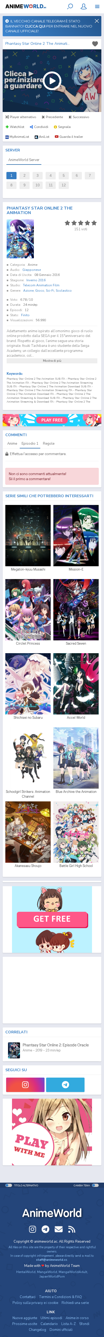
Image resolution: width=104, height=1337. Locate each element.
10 (37, 185)
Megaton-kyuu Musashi (28, 569)
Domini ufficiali (61, 1329)
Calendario (49, 1324)
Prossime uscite (24, 1324)
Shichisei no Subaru (28, 718)
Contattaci (27, 1297)
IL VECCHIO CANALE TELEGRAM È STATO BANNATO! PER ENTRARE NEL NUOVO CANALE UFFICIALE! (48, 26)
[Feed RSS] (71, 1229)
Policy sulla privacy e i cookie (35, 1302)
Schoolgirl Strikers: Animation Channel (28, 794)
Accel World (76, 718)
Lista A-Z (68, 1324)
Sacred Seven (76, 643)
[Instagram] (25, 1085)
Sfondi (84, 1324)
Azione (28, 290)
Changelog (37, 1329)
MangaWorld (47, 1272)
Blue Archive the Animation (76, 792)
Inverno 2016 (36, 280)
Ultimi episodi (51, 1318)
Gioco (39, 290)
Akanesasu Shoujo (28, 866)
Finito (25, 315)
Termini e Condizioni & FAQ (60, 1297)
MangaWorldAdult (73, 1272)
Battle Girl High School (76, 866)
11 (51, 185)
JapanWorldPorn (52, 1276)
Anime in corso (77, 1318)
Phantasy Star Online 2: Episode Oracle (56, 1045)
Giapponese (31, 270)
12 (64, 185)
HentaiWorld (25, 1272)
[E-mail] (58, 1229)
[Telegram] (65, 1085)
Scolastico (64, 290)
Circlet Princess (28, 643)
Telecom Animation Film (41, 285)
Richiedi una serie (75, 1302)
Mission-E (76, 569)
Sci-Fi (50, 290)
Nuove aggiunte (25, 1318)
